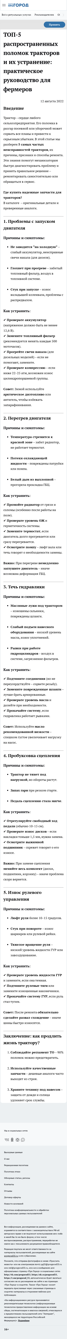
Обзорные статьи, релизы (17, 1178)
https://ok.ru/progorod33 (44, 1274)
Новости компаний (13, 1203)
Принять (54, 24)
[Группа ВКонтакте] (6, 1139)
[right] (63, 15)
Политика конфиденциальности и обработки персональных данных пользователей (26, 1212)
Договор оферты (12, 1197)
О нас (7, 1158)
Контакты (9, 1184)
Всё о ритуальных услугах (16, 14)
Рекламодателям (44, 14)
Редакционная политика (16, 1165)
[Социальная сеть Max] (23, 1139)
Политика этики (12, 1171)
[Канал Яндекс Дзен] (17, 1139)
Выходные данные (13, 1152)
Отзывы (8, 1191)
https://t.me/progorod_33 (17, 1278)
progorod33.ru (11, 1255)
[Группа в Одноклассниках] (12, 1139)
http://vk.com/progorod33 (17, 1274)
